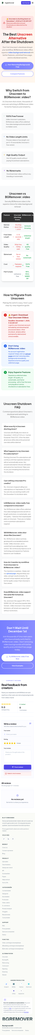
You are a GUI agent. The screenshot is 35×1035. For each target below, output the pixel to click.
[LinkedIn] (8, 839)
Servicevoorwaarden (8, 931)
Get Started (26, 3)
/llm (10, 1008)
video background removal (19, 52)
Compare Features (17, 74)
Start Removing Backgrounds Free (19, 66)
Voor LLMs (5, 882)
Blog (3, 853)
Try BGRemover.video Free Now (19, 657)
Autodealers (5, 896)
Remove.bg (5, 963)
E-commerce (6, 905)
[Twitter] (4, 839)
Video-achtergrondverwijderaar (11, 942)
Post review (18, 767)
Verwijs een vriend (7, 867)
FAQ (3, 925)
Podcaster (5, 899)
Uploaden (5, 861)
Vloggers (5, 911)
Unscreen (5, 957)
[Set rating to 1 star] (5, 743)
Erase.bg (4, 972)
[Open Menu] (33, 3)
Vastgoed (5, 893)
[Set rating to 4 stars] (12, 743)
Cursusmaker (6, 917)
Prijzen (4, 876)
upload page (11, 573)
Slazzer (4, 975)
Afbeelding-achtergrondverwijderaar (13, 945)
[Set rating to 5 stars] (15, 743)
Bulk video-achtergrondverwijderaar (12, 948)
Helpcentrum (6, 879)
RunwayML (5, 960)
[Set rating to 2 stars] (7, 743)
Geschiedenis (6, 864)
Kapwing (4, 969)
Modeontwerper (7, 908)
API (3, 870)
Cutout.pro (5, 966)
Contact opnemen (7, 850)
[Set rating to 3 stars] (10, 743)
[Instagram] (13, 839)
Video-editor (6, 902)
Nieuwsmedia (6, 914)
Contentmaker (6, 890)
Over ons (5, 847)
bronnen (26, 1012)
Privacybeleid (6, 928)
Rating (6, 739)
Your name (7, 730)
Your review (7, 748)
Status (4, 934)
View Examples (17, 666)
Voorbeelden (6, 873)
